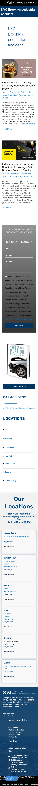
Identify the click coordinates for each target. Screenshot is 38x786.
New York (8, 456)
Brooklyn (8, 439)
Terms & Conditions (24, 319)
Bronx (7, 430)
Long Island (9, 447)
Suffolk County (10, 481)
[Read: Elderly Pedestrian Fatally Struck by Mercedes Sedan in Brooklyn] (19, 68)
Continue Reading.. (27, 124)
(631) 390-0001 (8, 569)
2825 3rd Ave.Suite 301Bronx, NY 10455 (9, 616)
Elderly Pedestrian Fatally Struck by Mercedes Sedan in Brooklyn (19, 85)
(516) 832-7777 (8, 542)
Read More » (8, 129)
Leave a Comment (10, 92)
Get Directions (9, 574)
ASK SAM (19, 326)
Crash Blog (13, 95)
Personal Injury (25, 95)
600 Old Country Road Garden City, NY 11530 (17, 536)
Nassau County (10, 463)
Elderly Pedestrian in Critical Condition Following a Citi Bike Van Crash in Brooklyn (18, 167)
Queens (8, 472)
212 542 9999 (8, 594)
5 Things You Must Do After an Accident (20, 408)
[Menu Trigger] (33, 10)
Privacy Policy (10, 319)
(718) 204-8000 (8, 622)
